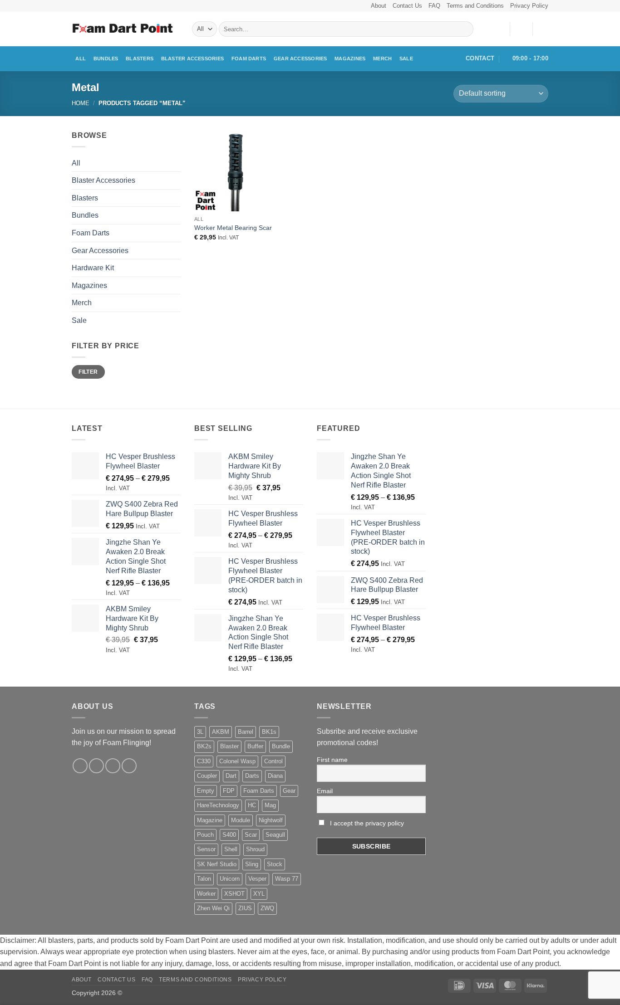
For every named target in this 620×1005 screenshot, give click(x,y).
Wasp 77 (286, 878)
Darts (252, 775)
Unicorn (230, 878)
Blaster (229, 746)
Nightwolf (271, 820)
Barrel (245, 731)
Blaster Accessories (192, 58)
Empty (205, 790)
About (378, 5)
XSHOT (234, 893)
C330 (204, 761)
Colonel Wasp (237, 761)
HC (252, 805)
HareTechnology (218, 805)
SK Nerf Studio (216, 864)
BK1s (269, 731)
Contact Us (407, 5)
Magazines (350, 58)
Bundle (281, 746)
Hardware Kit (93, 268)
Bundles (105, 58)
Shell (230, 849)
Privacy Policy (529, 5)
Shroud (255, 849)
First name (332, 759)
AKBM (220, 731)
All (80, 58)
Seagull (275, 834)
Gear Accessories (300, 58)
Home (80, 103)
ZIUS (245, 908)
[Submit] (465, 29)
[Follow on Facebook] (80, 765)
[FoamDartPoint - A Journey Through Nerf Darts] (125, 29)
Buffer (255, 746)
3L (200, 731)
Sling (251, 864)
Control (273, 761)
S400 (229, 834)
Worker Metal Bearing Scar (233, 227)
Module (240, 820)
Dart (231, 775)
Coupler (207, 775)
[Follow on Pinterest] (129, 765)
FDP (229, 790)
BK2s (204, 746)
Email (325, 791)
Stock (274, 864)
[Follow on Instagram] (96, 765)
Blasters (139, 58)
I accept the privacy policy (366, 823)
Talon (204, 878)
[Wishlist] (499, 29)
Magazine (209, 820)
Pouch (205, 834)
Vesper (257, 878)
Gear (289, 790)
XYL (259, 893)
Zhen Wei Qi (213, 908)
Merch (382, 58)
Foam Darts (248, 58)
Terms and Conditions (475, 5)
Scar (251, 834)
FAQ (434, 5)
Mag (270, 805)
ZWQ (267, 908)
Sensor (206, 849)
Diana (275, 775)
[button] (521, 29)
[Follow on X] (112, 765)
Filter (88, 372)
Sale (406, 58)
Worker (206, 893)
